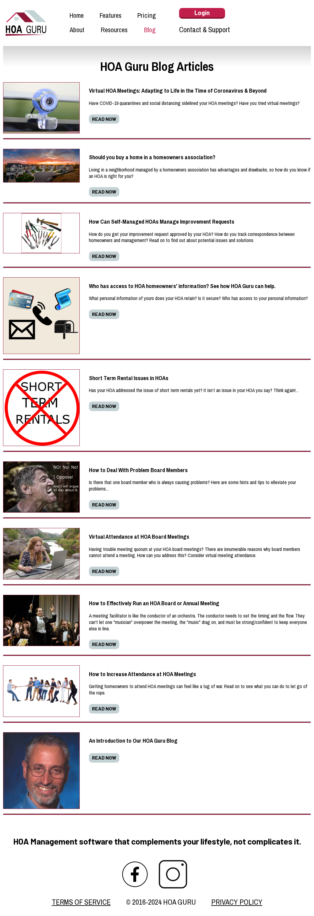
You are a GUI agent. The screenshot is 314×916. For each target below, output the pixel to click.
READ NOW (104, 119)
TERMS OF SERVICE (81, 902)
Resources (114, 30)
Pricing (146, 16)
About (77, 30)
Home (76, 16)
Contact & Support (204, 29)
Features (110, 16)
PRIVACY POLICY (236, 902)
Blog (149, 30)
